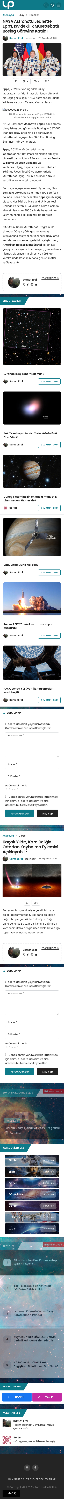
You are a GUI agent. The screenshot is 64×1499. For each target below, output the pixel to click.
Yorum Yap (14, 713)
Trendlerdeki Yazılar (41, 1479)
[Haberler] (32, 1217)
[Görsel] (32, 1206)
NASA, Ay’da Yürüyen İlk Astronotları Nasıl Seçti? (28, 691)
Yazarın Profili (50, 277)
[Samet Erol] (14, 282)
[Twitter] (24, 285)
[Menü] (58, 5)
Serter (13, 508)
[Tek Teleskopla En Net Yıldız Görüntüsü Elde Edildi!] (32, 408)
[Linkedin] (35, 285)
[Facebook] (27, 285)
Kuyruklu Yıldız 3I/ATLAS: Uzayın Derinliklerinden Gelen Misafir (35, 1338)
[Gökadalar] (32, 1194)
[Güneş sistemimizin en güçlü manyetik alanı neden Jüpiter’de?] (32, 471)
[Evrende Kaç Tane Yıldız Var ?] (32, 336)
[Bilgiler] (32, 1160)
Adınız (12, 764)
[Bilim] (32, 1172)
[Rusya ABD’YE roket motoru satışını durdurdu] (32, 598)
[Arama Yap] (46, 5)
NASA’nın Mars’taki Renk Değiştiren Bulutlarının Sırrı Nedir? (36, 1364)
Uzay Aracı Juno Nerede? (20, 565)
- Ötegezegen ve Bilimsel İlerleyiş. (34, 1441)
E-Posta (14, 776)
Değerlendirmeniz (16, 785)
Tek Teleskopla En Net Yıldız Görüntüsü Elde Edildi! (30, 435)
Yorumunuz (16, 735)
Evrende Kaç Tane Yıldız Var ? (23, 374)
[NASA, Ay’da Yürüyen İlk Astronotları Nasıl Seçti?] (32, 663)
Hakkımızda (16, 1479)
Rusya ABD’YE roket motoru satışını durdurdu (27, 626)
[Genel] (32, 1183)
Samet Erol (16, 38)
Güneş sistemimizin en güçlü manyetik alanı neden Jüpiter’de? (30, 498)
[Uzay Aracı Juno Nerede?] (32, 537)
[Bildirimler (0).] (52, 5)
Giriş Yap (47, 813)
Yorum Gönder (19, 813)
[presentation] (2, 1117)
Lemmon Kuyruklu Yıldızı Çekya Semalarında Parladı (34, 1313)
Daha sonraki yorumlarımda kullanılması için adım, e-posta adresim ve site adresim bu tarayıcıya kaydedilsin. (31, 801)
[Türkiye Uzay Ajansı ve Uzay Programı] (32, 1118)
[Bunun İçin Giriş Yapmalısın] (16, 81)
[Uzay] (32, 1228)
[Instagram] (31, 285)
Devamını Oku (49, 381)
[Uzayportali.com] (8, 5)
